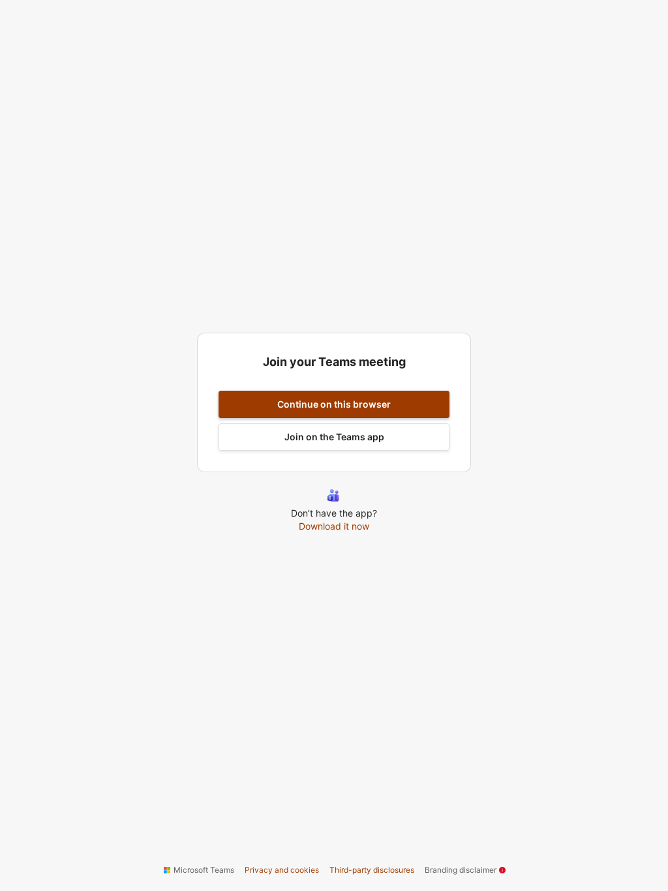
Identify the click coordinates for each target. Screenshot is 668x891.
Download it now (334, 526)
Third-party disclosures (371, 870)
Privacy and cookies (282, 870)
